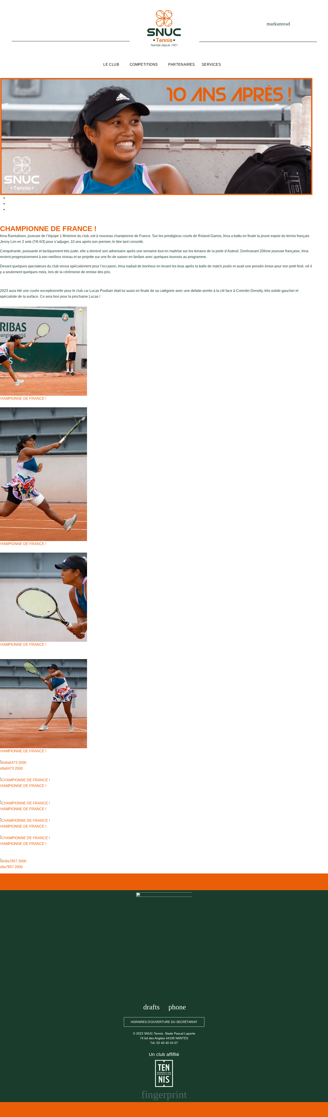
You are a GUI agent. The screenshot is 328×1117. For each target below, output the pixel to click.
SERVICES (211, 64)
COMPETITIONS (144, 64)
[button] (164, 1022)
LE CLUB (111, 64)
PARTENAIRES (181, 64)
